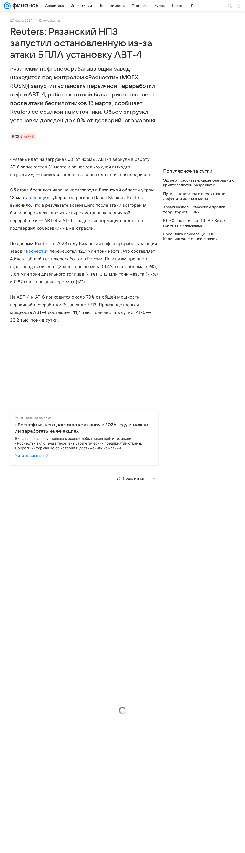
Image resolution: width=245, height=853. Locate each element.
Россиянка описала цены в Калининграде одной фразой (190, 236)
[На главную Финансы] (25, 5)
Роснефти (36, 251)
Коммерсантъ (49, 20)
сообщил (39, 197)
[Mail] (7, 5)
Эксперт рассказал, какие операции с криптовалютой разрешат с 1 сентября (198, 183)
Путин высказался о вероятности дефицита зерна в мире (194, 196)
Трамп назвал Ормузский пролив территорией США (194, 209)
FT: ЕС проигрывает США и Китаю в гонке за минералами (196, 223)
